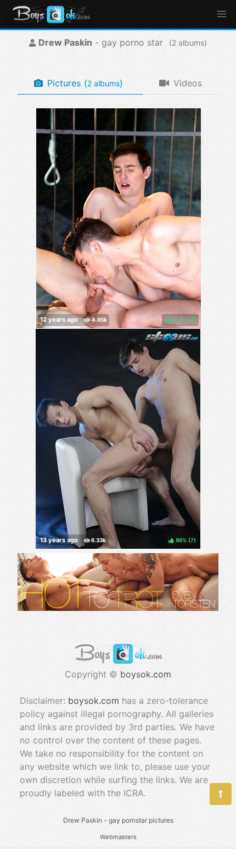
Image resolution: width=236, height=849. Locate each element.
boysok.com (145, 674)
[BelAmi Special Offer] (118, 607)
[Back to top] (221, 794)
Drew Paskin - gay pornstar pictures (118, 820)
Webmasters (118, 837)
